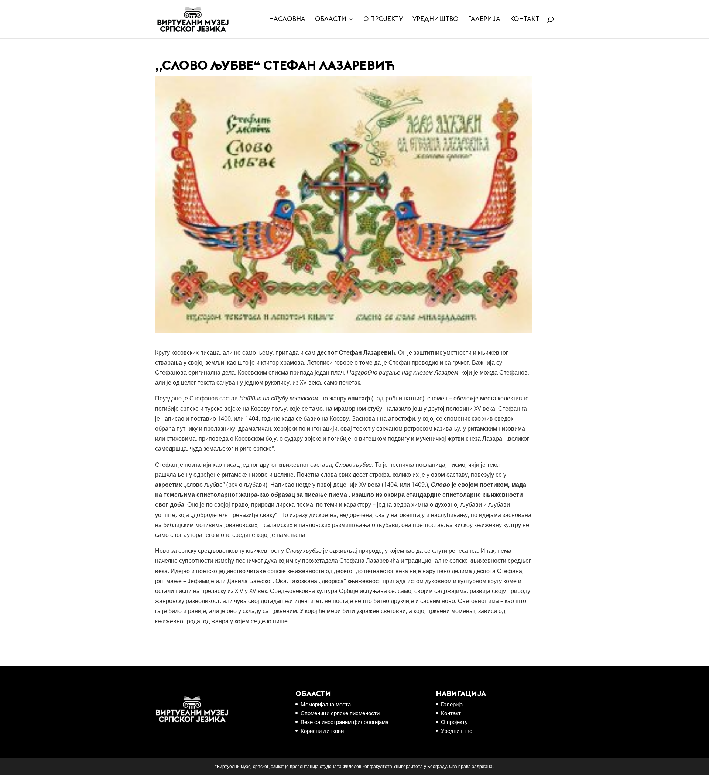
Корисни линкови (322, 730)
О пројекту (383, 19)
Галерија (484, 19)
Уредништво (435, 19)
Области (330, 19)
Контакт (524, 19)
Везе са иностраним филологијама (344, 722)
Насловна (287, 19)
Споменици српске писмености (340, 713)
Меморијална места (326, 704)
